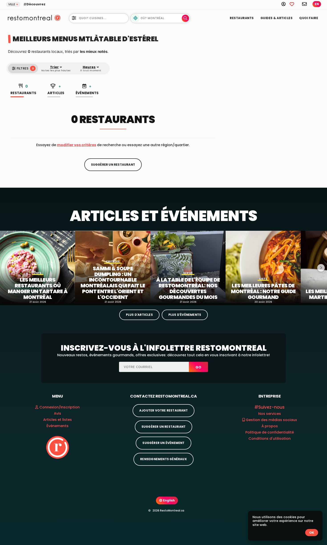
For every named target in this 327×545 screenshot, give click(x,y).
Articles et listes (57, 419)
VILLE (11, 4)
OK (311, 532)
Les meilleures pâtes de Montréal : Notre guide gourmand (263, 291)
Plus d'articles (139, 315)
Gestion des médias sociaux (271, 419)
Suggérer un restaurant (113, 165)
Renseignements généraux (163, 459)
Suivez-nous (271, 407)
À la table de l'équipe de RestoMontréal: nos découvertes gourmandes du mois (188, 288)
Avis (57, 413)
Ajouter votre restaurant (163, 410)
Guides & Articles (276, 18)
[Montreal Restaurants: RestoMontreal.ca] (29, 18)
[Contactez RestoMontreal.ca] (304, 3)
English (168, 500)
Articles (55, 89)
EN (317, 4)
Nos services (269, 413)
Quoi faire (308, 18)
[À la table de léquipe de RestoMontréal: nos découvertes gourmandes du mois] (188, 267)
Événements (87, 89)
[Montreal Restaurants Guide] (57, 447)
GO (198, 367)
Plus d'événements (184, 315)
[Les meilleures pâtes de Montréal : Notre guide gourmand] (263, 267)
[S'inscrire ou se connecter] (285, 3)
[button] (76, 144)
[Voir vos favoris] (294, 3)
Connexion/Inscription (59, 407)
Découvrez (35, 4)
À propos (269, 426)
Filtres (25, 68)
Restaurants (242, 18)
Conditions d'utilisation (269, 438)
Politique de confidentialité (269, 432)
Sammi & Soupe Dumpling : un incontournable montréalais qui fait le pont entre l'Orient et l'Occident (113, 283)
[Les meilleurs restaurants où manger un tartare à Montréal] (37, 267)
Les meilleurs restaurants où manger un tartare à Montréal (38, 288)
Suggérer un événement (163, 443)
